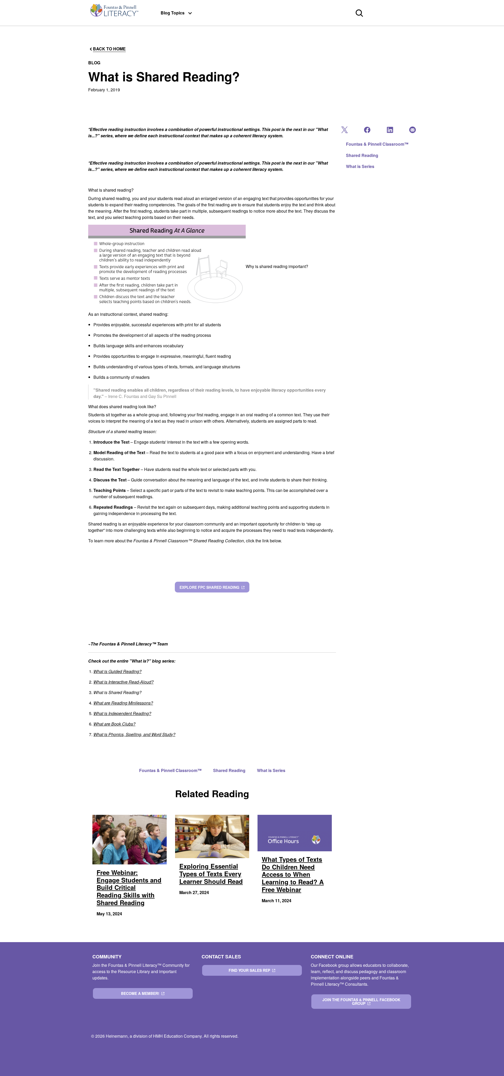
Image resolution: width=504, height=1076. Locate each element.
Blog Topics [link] (173, 13)
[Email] (412, 131)
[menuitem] (114, 13)
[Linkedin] (389, 131)
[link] (114, 12)
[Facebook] (366, 131)
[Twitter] (344, 131)
